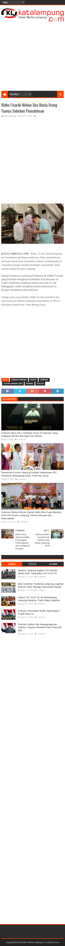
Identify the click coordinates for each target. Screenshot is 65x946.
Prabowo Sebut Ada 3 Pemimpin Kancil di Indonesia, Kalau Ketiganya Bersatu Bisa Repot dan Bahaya (29, 434)
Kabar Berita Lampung (32, 942)
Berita (33, 380)
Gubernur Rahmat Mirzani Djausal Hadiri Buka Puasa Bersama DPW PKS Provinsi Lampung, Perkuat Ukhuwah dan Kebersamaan (31, 515)
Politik (40, 383)
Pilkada (29, 383)
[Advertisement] (32, 55)
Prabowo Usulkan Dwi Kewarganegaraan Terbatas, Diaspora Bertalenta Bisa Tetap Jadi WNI (39, 627)
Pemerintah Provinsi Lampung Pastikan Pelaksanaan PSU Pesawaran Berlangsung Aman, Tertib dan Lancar (28, 474)
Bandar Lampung (19, 380)
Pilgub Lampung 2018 (13, 383)
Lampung (44, 380)
